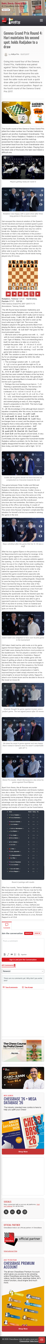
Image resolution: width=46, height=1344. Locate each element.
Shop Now (23, 1151)
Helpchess (34, 1341)
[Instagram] (24, 1212)
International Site (10, 1251)
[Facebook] (18, 1212)
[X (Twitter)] (6, 1212)
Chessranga (24, 1341)
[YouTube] (12, 1212)
